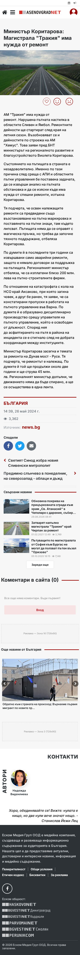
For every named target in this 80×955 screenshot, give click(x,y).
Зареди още (40, 564)
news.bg (31, 427)
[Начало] (4, 12)
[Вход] (73, 12)
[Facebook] (7, 888)
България (16, 403)
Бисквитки (37, 875)
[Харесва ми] (58, 101)
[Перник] (18, 935)
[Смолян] (25, 929)
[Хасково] (19, 904)
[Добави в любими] (47, 101)
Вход (40, 610)
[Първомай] (19, 923)
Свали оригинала (15, 54)
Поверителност (13, 869)
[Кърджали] (23, 916)
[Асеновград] (40, 12)
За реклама (59, 875)
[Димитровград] (26, 910)
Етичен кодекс (13, 875)
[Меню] (12, 12)
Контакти (63, 756)
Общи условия (41, 869)
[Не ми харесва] (70, 101)
